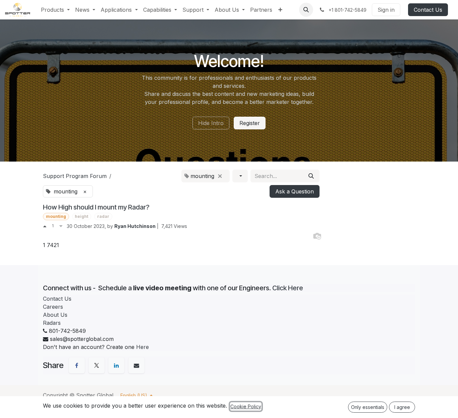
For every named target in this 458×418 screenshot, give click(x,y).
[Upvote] (44, 226)
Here (142, 347)
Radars (52, 322)
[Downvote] (60, 226)
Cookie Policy (245, 406)
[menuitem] (55, 9)
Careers (53, 306)
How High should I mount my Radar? (96, 207)
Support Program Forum (75, 176)
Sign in (386, 9)
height (81, 216)
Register (249, 123)
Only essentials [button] (367, 407)
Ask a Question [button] (294, 191)
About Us (55, 314)
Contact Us (428, 9)
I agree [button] (402, 407)
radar (103, 216)
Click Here (287, 288)
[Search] (311, 176)
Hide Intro (211, 123)
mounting (56, 216)
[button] (306, 10)
